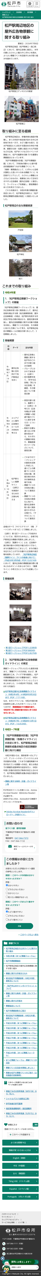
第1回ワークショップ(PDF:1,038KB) (21, 648)
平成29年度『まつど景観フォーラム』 (22, 1028)
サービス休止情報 (8, 1222)
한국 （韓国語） (19, 1173)
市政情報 (19, 12)
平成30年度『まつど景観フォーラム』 (22, 1023)
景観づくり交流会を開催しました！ (20, 1068)
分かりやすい (13, 885)
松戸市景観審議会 (13, 961)
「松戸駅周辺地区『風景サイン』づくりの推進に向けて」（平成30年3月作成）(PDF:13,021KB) (20, 557)
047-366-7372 (21, 838)
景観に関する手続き (14, 1001)
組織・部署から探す (14, 1267)
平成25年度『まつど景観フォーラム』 (22, 1048)
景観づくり (5, 14)
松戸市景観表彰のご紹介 (16, 1011)
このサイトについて (9, 1214)
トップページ (6, 12)
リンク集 (21, 1222)
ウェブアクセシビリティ (10, 1220)
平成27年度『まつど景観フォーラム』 (22, 1038)
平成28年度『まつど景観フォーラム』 (22, 1033)
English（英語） (20, 1158)
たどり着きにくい (15, 920)
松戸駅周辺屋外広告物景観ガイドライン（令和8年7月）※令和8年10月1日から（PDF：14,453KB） (20, 721)
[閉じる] (3, 1258)
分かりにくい (13, 893)
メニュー (37, 6)
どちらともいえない (16, 889)
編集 (36, 1124)
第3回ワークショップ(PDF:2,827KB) (21, 653)
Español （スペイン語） (19, 1189)
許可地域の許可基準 (14, 1104)
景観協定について (13, 1006)
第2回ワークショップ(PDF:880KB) (20, 650)
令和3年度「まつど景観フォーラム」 (21, 956)
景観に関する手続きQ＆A (16, 973)
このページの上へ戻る (29, 935)
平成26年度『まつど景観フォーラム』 (22, 1043)
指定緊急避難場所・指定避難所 (19, 1109)
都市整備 (30, 12)
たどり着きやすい (15, 912)
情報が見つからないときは (20, 1150)
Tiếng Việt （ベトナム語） (20, 1181)
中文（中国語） (19, 1166)
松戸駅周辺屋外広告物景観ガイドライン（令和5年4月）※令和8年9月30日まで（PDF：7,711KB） (20, 694)
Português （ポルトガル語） (20, 1197)
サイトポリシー (7, 1217)
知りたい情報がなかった (18, 897)
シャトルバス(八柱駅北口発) (17, 1099)
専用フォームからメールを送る (23, 848)
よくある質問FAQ (18, 1143)
